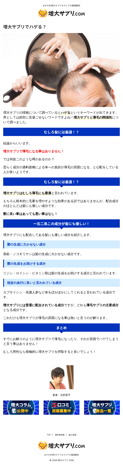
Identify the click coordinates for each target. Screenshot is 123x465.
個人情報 (72, 435)
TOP (49, 435)
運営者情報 (60, 435)
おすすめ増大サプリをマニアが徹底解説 (61, 455)
